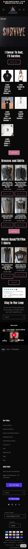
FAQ (4, 448)
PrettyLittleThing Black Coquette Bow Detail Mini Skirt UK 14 (21, 216)
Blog (4, 456)
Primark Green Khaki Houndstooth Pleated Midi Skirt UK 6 (7, 217)
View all (14, 152)
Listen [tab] (3, 349)
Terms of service (10, 545)
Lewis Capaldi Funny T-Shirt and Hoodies (6, 89)
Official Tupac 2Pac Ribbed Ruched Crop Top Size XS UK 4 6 (20, 266)
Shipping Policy (8, 437)
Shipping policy (20, 545)
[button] (4, 10)
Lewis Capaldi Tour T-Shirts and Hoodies (7, 116)
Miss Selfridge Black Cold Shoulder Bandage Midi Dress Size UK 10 (7, 267)
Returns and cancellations (11, 471)
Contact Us (6, 445)
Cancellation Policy (9, 441)
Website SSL (7, 452)
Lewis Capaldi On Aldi (20, 87)
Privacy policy (21, 542)
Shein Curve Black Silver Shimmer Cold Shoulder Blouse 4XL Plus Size (7, 185)
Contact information (15, 547)
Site (4, 460)
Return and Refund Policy (11, 433)
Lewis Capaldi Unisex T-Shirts (7, 142)
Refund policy (12, 542)
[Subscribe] (23, 317)
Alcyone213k (13, 540)
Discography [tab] (15, 349)
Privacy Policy (7, 425)
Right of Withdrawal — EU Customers (11, 476)
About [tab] (8, 349)
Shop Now (14, 62)
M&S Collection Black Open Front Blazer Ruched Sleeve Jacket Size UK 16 (21, 185)
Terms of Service (8, 429)
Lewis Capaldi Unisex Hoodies (20, 115)
